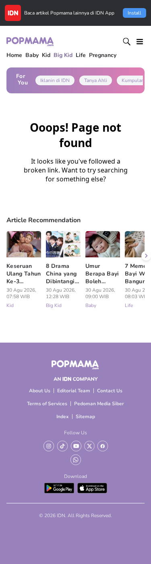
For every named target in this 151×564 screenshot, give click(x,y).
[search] (127, 41)
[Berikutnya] (146, 256)
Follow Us (75, 432)
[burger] (140, 41)
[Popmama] (30, 41)
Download (75, 476)
